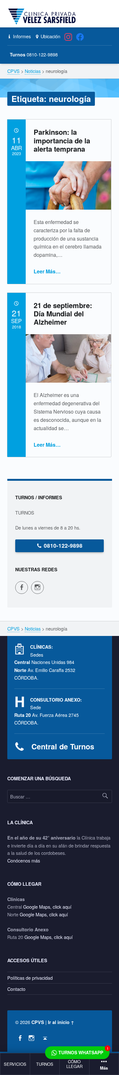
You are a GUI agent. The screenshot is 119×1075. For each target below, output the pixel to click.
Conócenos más (23, 860)
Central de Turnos (62, 746)
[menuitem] (15, 1064)
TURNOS (44, 1064)
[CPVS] (43, 16)
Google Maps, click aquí (47, 906)
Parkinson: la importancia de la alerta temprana (62, 140)
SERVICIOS (15, 1064)
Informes (21, 36)
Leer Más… (47, 271)
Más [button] (104, 1068)
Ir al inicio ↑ (61, 1022)
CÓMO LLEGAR (74, 1063)
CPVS (37, 1022)
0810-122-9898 (63, 545)
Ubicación (49, 36)
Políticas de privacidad (30, 977)
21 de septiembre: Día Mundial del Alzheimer (63, 313)
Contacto (16, 988)
